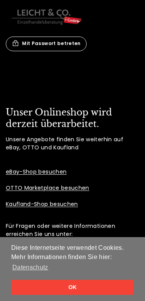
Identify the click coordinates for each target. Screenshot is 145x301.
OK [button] (72, 287)
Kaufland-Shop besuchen (42, 204)
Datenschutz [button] (30, 267)
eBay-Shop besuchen (36, 172)
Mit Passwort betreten (51, 43)
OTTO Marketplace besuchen (47, 188)
